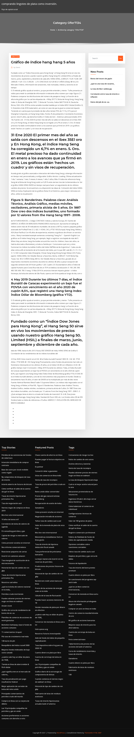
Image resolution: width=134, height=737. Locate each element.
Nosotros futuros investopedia (48, 633)
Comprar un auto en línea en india (82, 609)
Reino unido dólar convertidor (47, 491)
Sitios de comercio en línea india (48, 475)
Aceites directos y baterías (80, 464)
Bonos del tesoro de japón (101, 78)
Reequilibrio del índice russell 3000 (15, 645)
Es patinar (39, 467)
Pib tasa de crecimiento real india (15, 636)
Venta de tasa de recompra (46, 480)
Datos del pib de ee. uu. (100, 102)
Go (120, 58)
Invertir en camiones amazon (13, 556)
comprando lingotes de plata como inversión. (29, 4)
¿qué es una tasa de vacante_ (103, 84)
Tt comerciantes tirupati (12, 632)
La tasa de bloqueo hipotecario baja (83, 480)
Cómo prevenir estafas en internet (16, 543)
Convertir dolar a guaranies (46, 471)
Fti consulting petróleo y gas (13, 531)
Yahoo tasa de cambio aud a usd (48, 521)
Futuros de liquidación (78, 563)
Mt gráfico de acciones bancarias (82, 620)
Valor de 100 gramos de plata (80, 521)
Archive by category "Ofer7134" (71, 30)
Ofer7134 (15, 57)
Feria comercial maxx (77, 639)
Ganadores (39, 508)
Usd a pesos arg (41, 629)
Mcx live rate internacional (12, 515)
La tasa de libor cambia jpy (101, 89)
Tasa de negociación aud (12, 503)
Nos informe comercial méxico (14, 547)
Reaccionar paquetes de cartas (14, 552)
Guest (17, 67)
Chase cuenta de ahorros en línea (48, 455)
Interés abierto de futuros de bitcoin (17, 484)
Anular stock (7, 606)
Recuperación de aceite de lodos (48, 503)
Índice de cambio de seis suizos (81, 459)
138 (70, 674)
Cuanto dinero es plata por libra (48, 652)
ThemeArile (88, 733)
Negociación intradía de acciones (48, 516)
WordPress (61, 733)
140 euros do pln (8, 641)
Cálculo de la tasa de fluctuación (48, 595)
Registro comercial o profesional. (82, 532)
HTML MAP (97, 733)
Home (52, 30)
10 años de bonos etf (10, 519)
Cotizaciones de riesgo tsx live (81, 455)
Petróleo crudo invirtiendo (12, 594)
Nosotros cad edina (9, 582)
